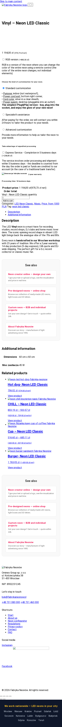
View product (15, 395)
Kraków (28, 711)
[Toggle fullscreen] (7, 696)
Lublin (30, 716)
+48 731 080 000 (11, 602)
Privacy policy (15, 626)
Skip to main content (11, 1)
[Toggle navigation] (30, 5)
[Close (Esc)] (1, 696)
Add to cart (8, 201)
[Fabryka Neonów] (15, 4)
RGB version (17, 59)
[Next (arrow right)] (4, 699)
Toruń (41, 720)
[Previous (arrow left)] (1, 699)
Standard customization (18, 88)
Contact (12, 629)
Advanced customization (19, 129)
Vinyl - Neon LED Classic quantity (19, 194)
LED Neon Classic (23, 203)
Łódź (56, 711)
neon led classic (20, 206)
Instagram (7, 645)
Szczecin (9, 716)
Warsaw (18, 711)
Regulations (14, 623)
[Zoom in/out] (10, 696)
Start (10, 615)
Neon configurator (17, 620)
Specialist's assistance (18, 114)
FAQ (10, 632)
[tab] (34, 211)
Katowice (20, 716)
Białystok (53, 716)
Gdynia (21, 720)
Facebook (7, 666)
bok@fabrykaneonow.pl (14, 597)
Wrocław (8, 711)
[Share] (4, 696)
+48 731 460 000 (30, 602)
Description (14, 211)
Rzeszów (31, 720)
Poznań (38, 711)
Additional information (19, 214)
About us (12, 618)
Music (37, 203)
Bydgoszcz (40, 716)
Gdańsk (47, 711)
